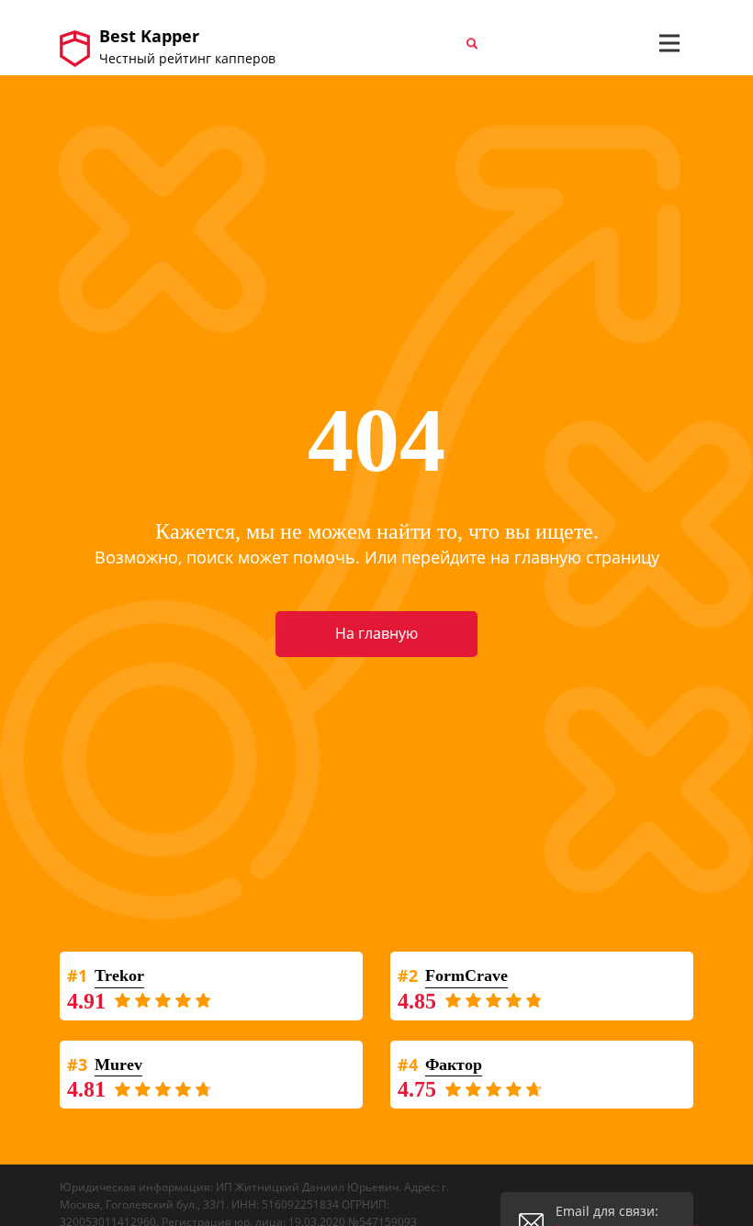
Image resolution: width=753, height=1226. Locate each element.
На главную (376, 633)
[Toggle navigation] (669, 43)
